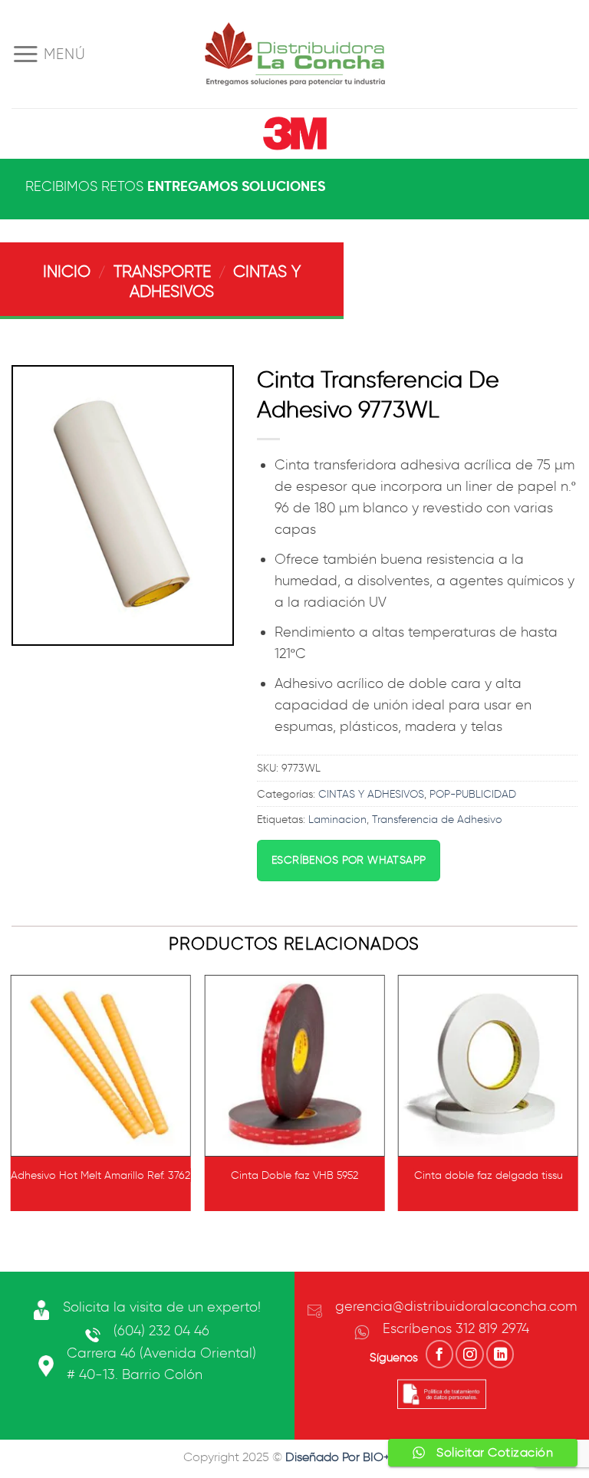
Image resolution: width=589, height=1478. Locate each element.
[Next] (576, 1099)
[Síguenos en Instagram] (469, 1354)
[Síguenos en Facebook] (439, 1354)
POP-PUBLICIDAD (472, 794)
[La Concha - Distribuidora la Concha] (295, 54)
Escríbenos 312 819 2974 (456, 1328)
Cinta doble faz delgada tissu (488, 1175)
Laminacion (337, 819)
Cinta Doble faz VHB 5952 (294, 1175)
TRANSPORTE (162, 271)
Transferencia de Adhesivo (437, 819)
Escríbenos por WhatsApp (348, 860)
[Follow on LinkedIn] (500, 1354)
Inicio (66, 271)
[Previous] (12, 1099)
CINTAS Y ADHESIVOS (371, 794)
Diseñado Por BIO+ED (345, 1457)
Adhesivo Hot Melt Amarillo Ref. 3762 (100, 1175)
